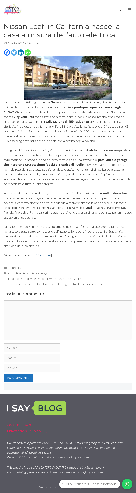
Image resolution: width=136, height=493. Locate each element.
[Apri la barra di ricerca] (119, 9)
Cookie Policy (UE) (19, 425)
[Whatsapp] (28, 52)
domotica (14, 273)
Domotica (14, 268)
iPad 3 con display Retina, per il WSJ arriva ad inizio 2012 (44, 279)
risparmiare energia (35, 273)
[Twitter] (14, 52)
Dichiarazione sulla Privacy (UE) (27, 431)
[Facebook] (7, 52)
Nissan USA (43, 255)
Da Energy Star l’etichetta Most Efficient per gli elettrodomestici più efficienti (57, 284)
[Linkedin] (21, 52)
